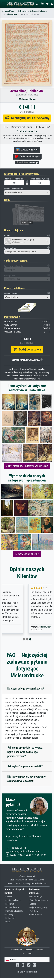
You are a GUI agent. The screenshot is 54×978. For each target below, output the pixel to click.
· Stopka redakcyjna (12, 900)
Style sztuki (22, 11)
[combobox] (27, 192)
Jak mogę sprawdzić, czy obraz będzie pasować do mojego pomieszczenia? (25, 752)
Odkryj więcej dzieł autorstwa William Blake (27, 466)
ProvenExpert (22, 627)
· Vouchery (33, 911)
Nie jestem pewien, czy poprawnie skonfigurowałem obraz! (26, 779)
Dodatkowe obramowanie (14, 189)
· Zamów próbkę (35, 914)
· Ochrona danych (11, 907)
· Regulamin (9, 904)
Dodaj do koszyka (29, 349)
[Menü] (4, 4)
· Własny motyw (35, 896)
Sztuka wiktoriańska (38, 11)
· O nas (7, 921)
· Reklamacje (9, 918)
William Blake (11, 14)
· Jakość (32, 904)
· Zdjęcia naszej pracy (38, 907)
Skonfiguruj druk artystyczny (29, 118)
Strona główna (8, 11)
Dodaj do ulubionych (29, 156)
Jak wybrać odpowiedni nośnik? (25, 766)
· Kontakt (8, 896)
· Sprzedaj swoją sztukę (38, 900)
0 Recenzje (33, 162)
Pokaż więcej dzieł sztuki (27, 554)
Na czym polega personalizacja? (25, 688)
